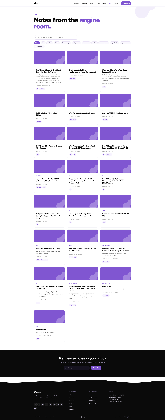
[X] (35, 404)
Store (91, 3)
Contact (116, 3)
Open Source (125, 43)
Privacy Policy (127, 417)
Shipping (76, 43)
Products (84, 3)
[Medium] (61, 404)
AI (43, 43)
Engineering (66, 43)
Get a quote (126, 3)
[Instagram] (38, 404)
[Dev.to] (35, 408)
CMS (94, 43)
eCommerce (104, 43)
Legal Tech (114, 43)
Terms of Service (119, 417)
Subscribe (96, 368)
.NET (49, 43)
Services (76, 3)
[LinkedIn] (50, 404)
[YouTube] (42, 404)
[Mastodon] (57, 404)
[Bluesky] (54, 404)
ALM (57, 43)
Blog (110, 3)
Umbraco (86, 43)
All (36, 43)
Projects (97, 3)
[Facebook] (46, 404)
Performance (39, 46)
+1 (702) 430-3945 (114, 399)
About (104, 3)
